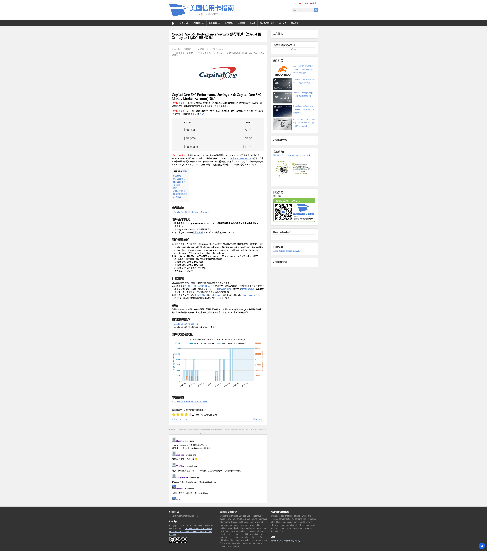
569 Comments (217, 49)
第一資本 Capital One (254, 53)
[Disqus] (218, 468)
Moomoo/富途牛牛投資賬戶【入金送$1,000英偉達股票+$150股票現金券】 (303, 69)
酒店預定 (294, 23)
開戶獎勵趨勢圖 (180, 194)
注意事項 (177, 185)
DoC (202, 114)
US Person (217, 295)
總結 (175, 188)
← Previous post (179, 419)
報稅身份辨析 (247, 289)
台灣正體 (296, 251)
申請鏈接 (177, 176)
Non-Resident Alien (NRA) (198, 286)
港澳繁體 (289, 251)
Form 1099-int (201, 295)
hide (185, 171)
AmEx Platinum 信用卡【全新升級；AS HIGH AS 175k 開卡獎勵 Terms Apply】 (304, 122)
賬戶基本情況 (179, 179)
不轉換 (275, 251)
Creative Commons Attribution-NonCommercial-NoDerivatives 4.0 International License (190, 532)
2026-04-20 (190, 49)
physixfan (177, 49)
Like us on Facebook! (282, 232)
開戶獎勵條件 (179, 182)
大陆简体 (282, 251)
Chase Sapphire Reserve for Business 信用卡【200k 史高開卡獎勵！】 (303, 109)
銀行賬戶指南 (198, 23)
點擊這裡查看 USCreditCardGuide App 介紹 (289, 155)
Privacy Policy (293, 541)
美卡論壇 (282, 23)
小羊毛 (252, 23)
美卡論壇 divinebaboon (240, 158)
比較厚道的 (198, 232)
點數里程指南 (214, 23)
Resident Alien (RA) (222, 289)
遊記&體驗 (229, 23)
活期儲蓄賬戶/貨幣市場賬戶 (182, 54)
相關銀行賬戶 (179, 191)
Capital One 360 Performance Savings (191, 212)
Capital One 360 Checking (186, 324)
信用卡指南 (184, 23)
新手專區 (241, 23)
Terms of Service (278, 541)
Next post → (258, 419)
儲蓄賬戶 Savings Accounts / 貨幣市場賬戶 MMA (222, 53)
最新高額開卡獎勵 (267, 23)
